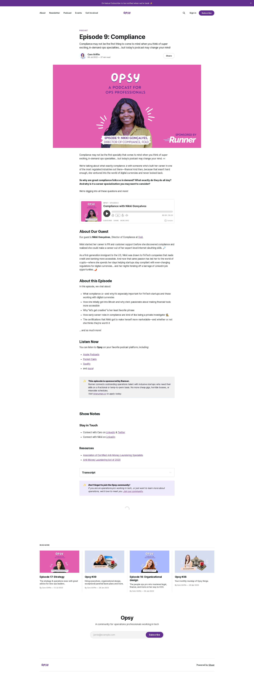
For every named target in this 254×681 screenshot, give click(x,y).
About (43, 13)
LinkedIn (110, 432)
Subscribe (207, 13)
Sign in (193, 13)
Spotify (86, 364)
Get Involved (91, 13)
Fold (140, 237)
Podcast (67, 13)
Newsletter (54, 13)
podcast (83, 30)
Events (78, 13)
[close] (251, 3)
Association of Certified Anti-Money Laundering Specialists (113, 455)
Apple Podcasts (91, 354)
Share (169, 56)
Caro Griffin (94, 54)
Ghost (211, 665)
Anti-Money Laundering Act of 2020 (101, 460)
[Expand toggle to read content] (170, 472)
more (90, 368)
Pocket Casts (90, 359)
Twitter (121, 432)
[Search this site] (184, 13)
